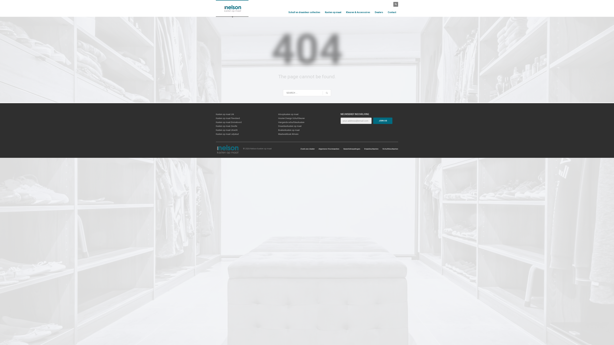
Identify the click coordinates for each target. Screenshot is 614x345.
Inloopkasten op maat (288, 114)
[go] (327, 93)
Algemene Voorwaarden (329, 149)
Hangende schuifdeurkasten (291, 122)
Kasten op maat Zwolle (226, 126)
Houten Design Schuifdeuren (291, 118)
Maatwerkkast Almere (288, 134)
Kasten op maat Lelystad (227, 134)
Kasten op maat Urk (225, 114)
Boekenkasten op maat (289, 130)
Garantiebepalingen (351, 149)
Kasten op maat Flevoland (228, 118)
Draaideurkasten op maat (290, 126)
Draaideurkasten (371, 149)
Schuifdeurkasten (390, 149)
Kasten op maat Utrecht (227, 130)
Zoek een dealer (307, 149)
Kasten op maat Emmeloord (229, 122)
